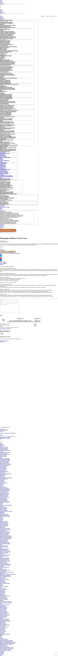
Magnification (2, 527)
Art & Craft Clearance (4, 639)
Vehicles (1, 503)
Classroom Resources (4, 627)
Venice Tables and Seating (4, 458)
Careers (47, 16)
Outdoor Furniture (17, 253)
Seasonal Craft (2, 594)
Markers (1, 585)
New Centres (2, 632)
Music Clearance (3, 645)
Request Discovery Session (5, 634)
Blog (56, 16)
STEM (1, 568)
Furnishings (2, 480)
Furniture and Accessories (4, 557)
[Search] (0, 5)
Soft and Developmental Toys (5, 564)
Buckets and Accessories (4, 501)
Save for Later (3, 251)
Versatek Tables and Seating (5, 459)
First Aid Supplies (3, 631)
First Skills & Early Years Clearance (6, 641)
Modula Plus (2, 475)
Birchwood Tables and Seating (5, 464)
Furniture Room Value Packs (5, 488)
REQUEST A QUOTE (4, 340)
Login (1, 10)
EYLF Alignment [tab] (3, 262)
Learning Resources (3, 510)
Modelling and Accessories (5, 595)
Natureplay (11, 253)
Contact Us (52, 16)
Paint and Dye (2, 580)
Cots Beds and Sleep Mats (4, 450)
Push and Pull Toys (3, 562)
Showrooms (2, 652)
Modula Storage (3, 474)
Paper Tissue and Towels (4, 612)
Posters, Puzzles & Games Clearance (6, 647)
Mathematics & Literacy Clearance (6, 644)
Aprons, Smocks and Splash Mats (6, 602)
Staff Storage (2, 630)
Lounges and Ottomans (4, 462)
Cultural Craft (2, 592)
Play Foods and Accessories (5, 554)
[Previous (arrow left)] (0, 442)
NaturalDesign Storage (4, 471)
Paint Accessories (3, 582)
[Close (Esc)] (3, 441)
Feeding (1, 451)
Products (1, 446)
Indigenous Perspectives (4, 548)
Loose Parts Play (3, 571)
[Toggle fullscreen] (1, 441)
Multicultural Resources (4, 549)
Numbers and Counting (4, 514)
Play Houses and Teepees (4, 497)
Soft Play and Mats (3, 507)
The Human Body (3, 530)
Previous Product (8, 328)
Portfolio (1, 635)
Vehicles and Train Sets (4, 534)
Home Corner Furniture (4, 487)
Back (2, 333)
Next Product (2, 328)
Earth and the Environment (5, 528)
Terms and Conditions (4, 430)
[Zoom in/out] (0, 441)
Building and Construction (4, 531)
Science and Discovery (4, 524)
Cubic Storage (2, 472)
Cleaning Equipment (3, 611)
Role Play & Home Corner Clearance (6, 648)
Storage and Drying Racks (4, 604)
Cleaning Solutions (3, 607)
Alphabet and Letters (3, 522)
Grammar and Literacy (4, 521)
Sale (1, 637)
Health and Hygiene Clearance (5, 650)
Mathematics (2, 512)
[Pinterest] (29, 258)
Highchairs (2, 617)
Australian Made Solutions (5, 489)
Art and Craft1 (2, 605)
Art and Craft (2, 578)
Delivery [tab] (1, 264)
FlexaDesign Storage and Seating (6, 477)
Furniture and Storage (4, 447)
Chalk (1, 587)
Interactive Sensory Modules (5, 575)
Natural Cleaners (3, 609)
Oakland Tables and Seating (5, 460)
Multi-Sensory (2, 573)
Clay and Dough (3, 596)
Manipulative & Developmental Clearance (7, 643)
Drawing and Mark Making (5, 583)
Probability (2, 518)
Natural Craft (2, 593)
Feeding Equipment (3, 615)
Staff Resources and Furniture (5, 620)
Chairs (1, 457)
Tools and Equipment (4, 597)
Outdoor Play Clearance (4, 646)
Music (1, 547)
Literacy (1, 519)
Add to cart (2, 250)
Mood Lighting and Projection (5, 576)
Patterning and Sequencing (5, 515)
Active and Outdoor (3, 491)
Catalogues (2, 651)
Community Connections (4, 567)
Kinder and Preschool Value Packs (6, 511)
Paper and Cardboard (4, 599)
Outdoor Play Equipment (4, 492)
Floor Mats (2, 484)
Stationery (2, 600)
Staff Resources (3, 621)
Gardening (2, 506)
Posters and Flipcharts (4, 545)
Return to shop (11, 436)
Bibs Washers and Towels (4, 619)
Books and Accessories (4, 523)
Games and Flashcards (4, 546)
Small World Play (3, 569)
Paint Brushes (2, 581)
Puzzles (1, 544)
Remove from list (11, 251)
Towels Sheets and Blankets (5, 452)
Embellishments (3, 591)
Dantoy (1, 504)
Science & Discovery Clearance (5, 649)
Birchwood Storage (3, 468)
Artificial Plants (3, 486)
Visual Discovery (3, 526)
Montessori (2, 566)
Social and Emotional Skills (5, 570)
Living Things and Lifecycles (5, 529)
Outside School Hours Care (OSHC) (6, 572)
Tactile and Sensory (3, 540)
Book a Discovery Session (8, 230)
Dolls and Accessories (4, 552)
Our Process (2, 633)
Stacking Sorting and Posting (5, 538)
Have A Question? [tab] (3, 263)
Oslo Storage (2, 476)
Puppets (1, 556)
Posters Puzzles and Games (5, 542)
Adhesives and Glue (3, 598)
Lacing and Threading (4, 539)
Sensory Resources (3, 577)
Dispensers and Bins (3, 613)
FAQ (1, 636)
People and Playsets (3, 555)
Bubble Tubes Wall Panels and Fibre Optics (8, 574)
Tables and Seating (3, 455)
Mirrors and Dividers (3, 482)
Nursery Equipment (3, 453)
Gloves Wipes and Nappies (5, 614)
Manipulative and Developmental (6, 536)
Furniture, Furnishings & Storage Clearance (8, 642)
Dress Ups (2, 553)
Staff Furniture (2, 628)
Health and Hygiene (3, 606)
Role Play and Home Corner (5, 550)
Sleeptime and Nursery (4, 448)
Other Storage (2, 479)
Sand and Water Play (3, 499)
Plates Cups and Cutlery (4, 618)
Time (1, 517)
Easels (1, 603)
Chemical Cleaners (3, 610)
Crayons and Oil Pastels (4, 586)
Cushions (1, 483)
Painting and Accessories (4, 579)
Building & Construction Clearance (6, 640)
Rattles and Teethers (3, 563)
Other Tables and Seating (4, 461)
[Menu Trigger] (2, 1)
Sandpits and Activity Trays (5, 502)
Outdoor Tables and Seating (5, 463)
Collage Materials (3, 589)
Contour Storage (3, 469)
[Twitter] (29, 257)
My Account (2, 3)
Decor (1, 485)
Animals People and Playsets (5, 535)
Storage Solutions (3, 466)
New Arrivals (2, 445)
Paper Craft (2, 590)
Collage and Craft (3, 588)
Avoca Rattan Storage (4, 478)
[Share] (29, 260)
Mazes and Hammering (4, 541)
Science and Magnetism (4, 525)
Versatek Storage (3, 470)
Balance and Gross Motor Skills (5, 505)
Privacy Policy (2, 429)
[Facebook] (29, 255)
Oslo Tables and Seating (4, 465)
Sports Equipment (3, 498)
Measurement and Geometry (5, 516)
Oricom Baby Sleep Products (5, 454)
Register (1, 11)
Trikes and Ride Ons (3, 508)
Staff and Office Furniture (4, 490)
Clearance (2, 638)
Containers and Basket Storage (5, 473)
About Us (43, 16)
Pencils (1, 584)
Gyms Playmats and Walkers (5, 565)
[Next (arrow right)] (1, 442)
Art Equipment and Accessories (5, 601)
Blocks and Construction (4, 533)
